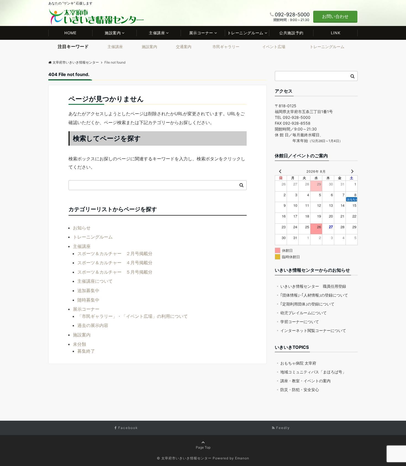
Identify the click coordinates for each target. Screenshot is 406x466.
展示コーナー (201, 32)
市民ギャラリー (225, 46)
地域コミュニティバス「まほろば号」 (313, 372)
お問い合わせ (335, 16)
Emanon (242, 458)
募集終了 (86, 351)
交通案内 (183, 46)
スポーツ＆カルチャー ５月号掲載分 (114, 272)
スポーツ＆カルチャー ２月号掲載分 (114, 253)
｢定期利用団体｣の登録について (307, 304)
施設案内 (113, 32)
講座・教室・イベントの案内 (305, 380)
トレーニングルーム (245, 32)
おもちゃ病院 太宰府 (298, 363)
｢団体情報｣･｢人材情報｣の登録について (314, 295)
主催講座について (95, 281)
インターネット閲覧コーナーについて (313, 330)
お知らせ (82, 228)
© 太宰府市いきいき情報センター (184, 458)
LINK (335, 32)
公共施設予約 (291, 32)
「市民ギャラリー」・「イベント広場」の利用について (132, 316)
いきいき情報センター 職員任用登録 (313, 286)
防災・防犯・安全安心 (299, 389)
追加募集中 (88, 290)
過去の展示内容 (92, 325)
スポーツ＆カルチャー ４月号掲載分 (114, 262)
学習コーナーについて (299, 321)
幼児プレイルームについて (303, 312)
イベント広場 (273, 46)
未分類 (79, 344)
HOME (70, 32)
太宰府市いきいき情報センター (75, 62)
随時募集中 (88, 300)
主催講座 (157, 32)
